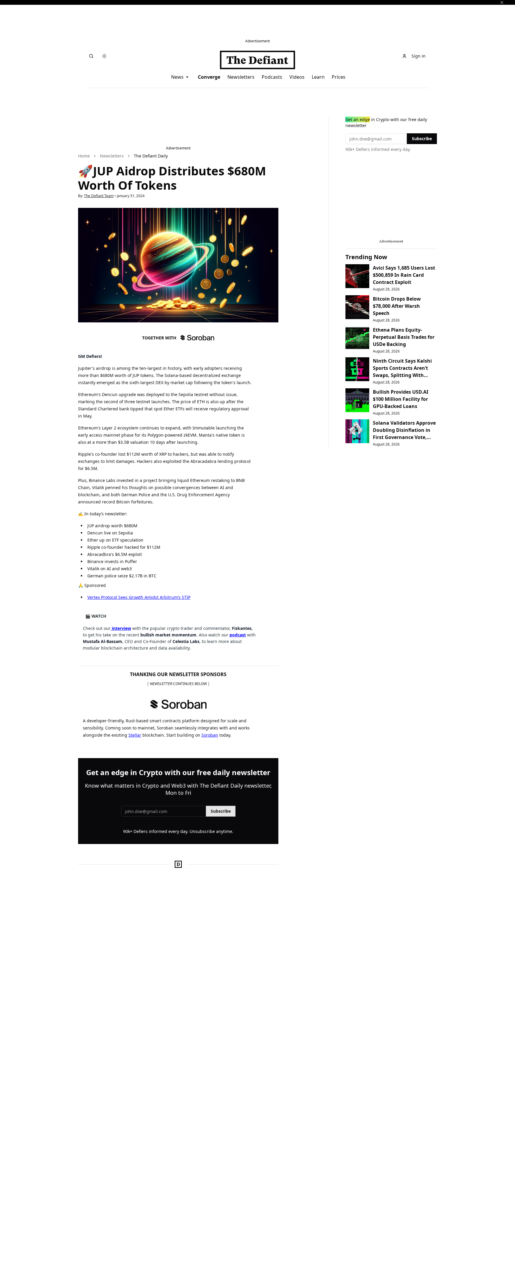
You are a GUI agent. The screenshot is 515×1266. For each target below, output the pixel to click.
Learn (318, 77)
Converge (209, 77)
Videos (297, 77)
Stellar (134, 735)
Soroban (209, 735)
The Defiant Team (99, 195)
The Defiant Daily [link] (151, 156)
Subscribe (221, 811)
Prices (338, 77)
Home (84, 156)
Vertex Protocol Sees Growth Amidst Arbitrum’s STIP (138, 597)
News (177, 77)
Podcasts (272, 77)
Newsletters (241, 77)
